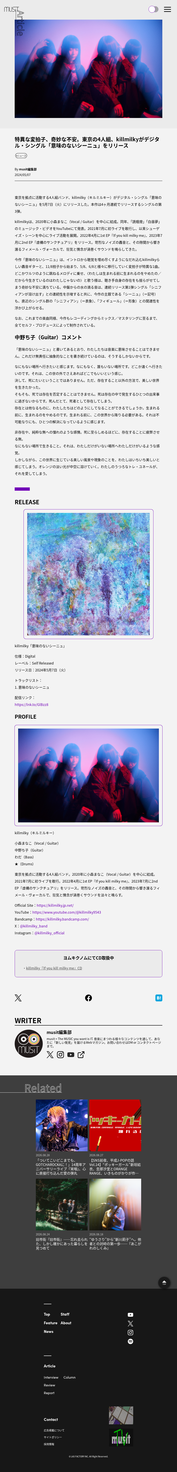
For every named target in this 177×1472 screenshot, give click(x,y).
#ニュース (21, 155)
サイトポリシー (53, 1437)
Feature (50, 1322)
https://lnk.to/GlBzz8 (31, 704)
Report (49, 1392)
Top (47, 1314)
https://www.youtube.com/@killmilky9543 (66, 912)
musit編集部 (28, 169)
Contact (51, 1419)
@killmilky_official (50, 932)
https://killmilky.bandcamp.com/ (62, 919)
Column (69, 1377)
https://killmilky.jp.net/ (55, 905)
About (66, 1322)
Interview (51, 1377)
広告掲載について (54, 1430)
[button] (167, 9)
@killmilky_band (33, 925)
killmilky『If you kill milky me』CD (54, 968)
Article (49, 1365)
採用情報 (49, 1444)
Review (49, 1385)
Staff (65, 1314)
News (48, 1331)
